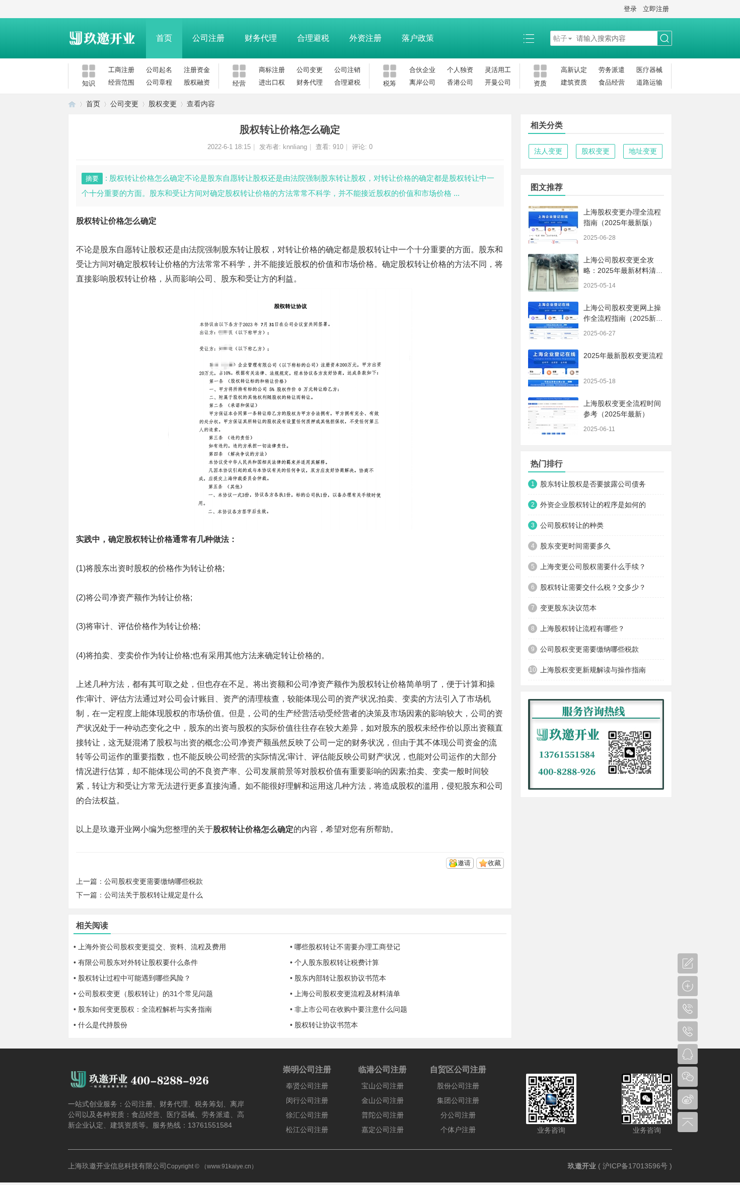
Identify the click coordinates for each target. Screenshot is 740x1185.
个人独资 (460, 70)
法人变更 (548, 151)
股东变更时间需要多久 (575, 546)
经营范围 (121, 82)
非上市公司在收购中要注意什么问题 (350, 1009)
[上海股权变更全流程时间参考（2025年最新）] (553, 416)
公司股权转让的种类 (572, 525)
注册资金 (197, 70)
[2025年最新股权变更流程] (553, 368)
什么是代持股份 (102, 1025)
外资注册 (365, 38)
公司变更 (310, 70)
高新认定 (574, 70)
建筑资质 (574, 82)
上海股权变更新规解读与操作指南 (593, 670)
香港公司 (460, 82)
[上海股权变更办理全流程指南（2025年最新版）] (553, 225)
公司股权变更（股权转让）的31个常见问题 (145, 994)
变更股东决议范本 (568, 608)
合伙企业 (422, 70)
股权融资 (197, 82)
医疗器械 (649, 70)
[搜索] (664, 38)
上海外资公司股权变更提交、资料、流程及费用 (152, 947)
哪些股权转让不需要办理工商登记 (347, 947)
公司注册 (208, 38)
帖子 (560, 38)
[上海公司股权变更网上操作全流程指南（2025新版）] (553, 320)
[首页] (72, 104)
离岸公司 (422, 82)
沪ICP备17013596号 (635, 1166)
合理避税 (313, 38)
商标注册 (272, 70)
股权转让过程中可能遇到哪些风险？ (134, 978)
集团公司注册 (458, 1100)
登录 (630, 9)
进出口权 (272, 82)
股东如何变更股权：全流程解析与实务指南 (145, 1009)
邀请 (464, 863)
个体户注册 (458, 1130)
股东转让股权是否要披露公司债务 (593, 484)
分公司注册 (458, 1115)
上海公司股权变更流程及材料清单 (347, 994)
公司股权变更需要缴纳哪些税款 (153, 881)
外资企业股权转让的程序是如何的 (593, 505)
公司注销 (347, 70)
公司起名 (159, 70)
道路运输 (649, 82)
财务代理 (261, 38)
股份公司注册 (458, 1086)
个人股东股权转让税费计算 (336, 962)
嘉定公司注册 (382, 1130)
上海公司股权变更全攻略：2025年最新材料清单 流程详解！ (623, 270)
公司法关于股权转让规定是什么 (153, 895)
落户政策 (418, 38)
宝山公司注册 (382, 1086)
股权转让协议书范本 (326, 1025)
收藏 (494, 863)
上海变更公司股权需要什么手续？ (593, 567)
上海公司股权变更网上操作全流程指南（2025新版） (622, 318)
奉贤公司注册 (307, 1086)
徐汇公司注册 (307, 1115)
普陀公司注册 (382, 1115)
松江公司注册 (307, 1130)
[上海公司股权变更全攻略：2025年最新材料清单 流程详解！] (553, 273)
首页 (164, 38)
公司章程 (159, 82)
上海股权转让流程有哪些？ (582, 628)
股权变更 (163, 104)
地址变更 (643, 151)
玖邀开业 (582, 1166)
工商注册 (121, 70)
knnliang (295, 147)
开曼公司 (498, 82)
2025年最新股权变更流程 (623, 356)
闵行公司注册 (307, 1100)
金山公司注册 (382, 1100)
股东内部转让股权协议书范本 (340, 978)
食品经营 (612, 82)
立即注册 (656, 9)
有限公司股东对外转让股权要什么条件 (138, 962)
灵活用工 (498, 70)
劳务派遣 (612, 70)
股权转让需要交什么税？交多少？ (593, 587)
